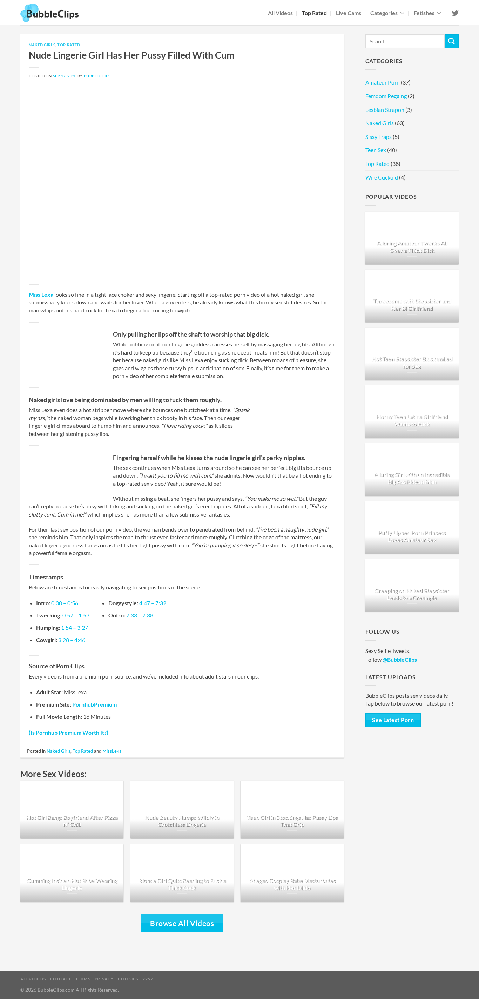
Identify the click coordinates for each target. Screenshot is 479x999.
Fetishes (424, 12)
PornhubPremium (94, 704)
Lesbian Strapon (384, 109)
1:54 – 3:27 (74, 627)
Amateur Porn (382, 82)
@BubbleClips (400, 659)
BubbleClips (97, 76)
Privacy (104, 978)
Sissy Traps (378, 136)
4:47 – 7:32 (152, 603)
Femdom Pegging (386, 96)
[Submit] (452, 41)
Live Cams (348, 12)
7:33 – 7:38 (139, 615)
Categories (384, 12)
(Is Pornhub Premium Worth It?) (68, 732)
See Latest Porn (393, 720)
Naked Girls (42, 44)
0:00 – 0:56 (64, 603)
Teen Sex (375, 150)
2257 (147, 978)
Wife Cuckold (381, 177)
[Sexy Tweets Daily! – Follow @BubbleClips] (455, 13)
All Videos (280, 12)
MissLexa (112, 751)
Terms (82, 978)
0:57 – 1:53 (75, 615)
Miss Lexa (41, 294)
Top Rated (314, 12)
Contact (60, 978)
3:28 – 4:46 (71, 639)
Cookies (128, 978)
